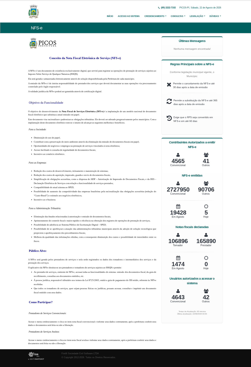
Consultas (177, 16)
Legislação (196, 16)
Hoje (205, 216)
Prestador (205, 245)
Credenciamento (154, 16)
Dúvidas (214, 16)
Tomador (178, 245)
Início (110, 16)
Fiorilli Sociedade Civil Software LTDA (80, 353)
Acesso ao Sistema (129, 16)
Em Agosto (178, 216)
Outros (206, 165)
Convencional (177, 165)
